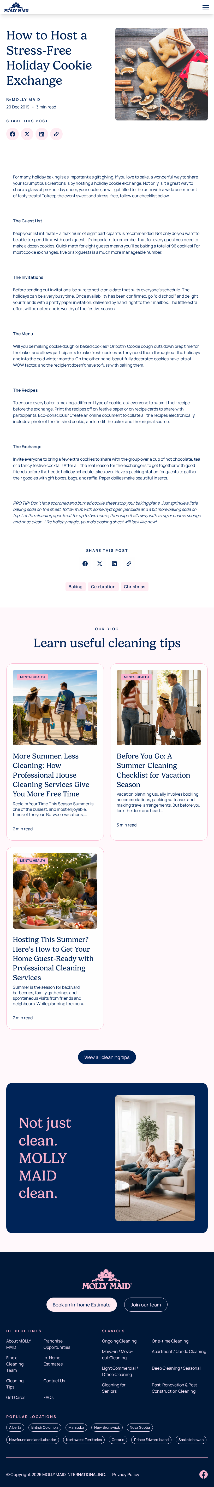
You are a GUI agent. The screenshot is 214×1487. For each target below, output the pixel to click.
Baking (75, 586)
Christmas (134, 586)
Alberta (15, 1427)
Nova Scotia (140, 1427)
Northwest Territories (84, 1439)
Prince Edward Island (151, 1439)
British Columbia (44, 1427)
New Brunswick (107, 1427)
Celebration (103, 586)
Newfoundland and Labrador (32, 1439)
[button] (107, 1057)
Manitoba (76, 1427)
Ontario (118, 1439)
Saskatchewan (191, 1439)
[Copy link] (56, 134)
